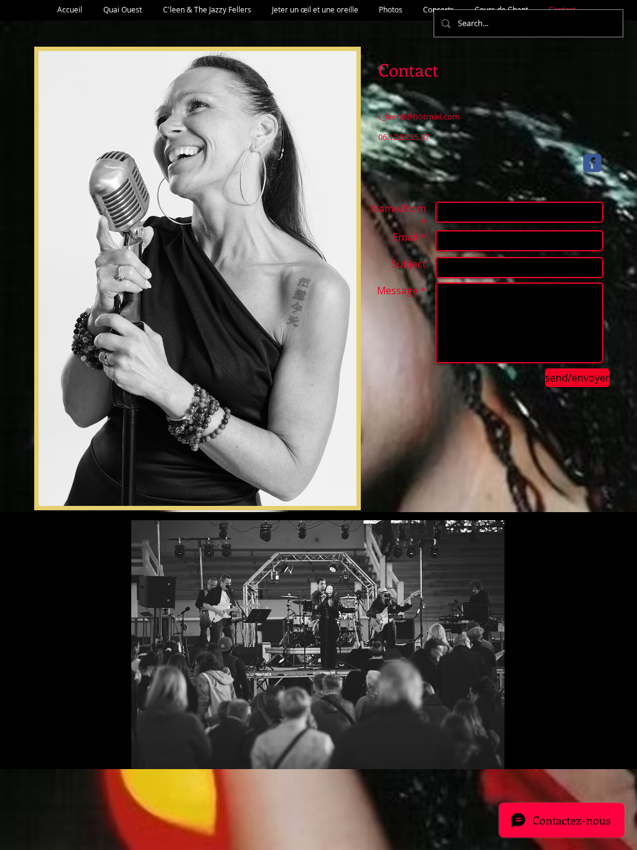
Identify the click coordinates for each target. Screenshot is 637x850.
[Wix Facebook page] (592, 163)
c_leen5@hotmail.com (419, 116)
